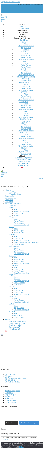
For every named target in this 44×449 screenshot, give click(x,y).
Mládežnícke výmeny (12, 391)
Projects (7, 396)
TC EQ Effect (10, 380)
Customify (4, 439)
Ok (20, 447)
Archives (4, 434)
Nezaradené (9, 393)
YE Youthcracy (10, 376)
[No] (23, 447)
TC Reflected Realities (12, 382)
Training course (10, 400)
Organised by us (10, 395)
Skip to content (6, 2)
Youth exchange (10, 402)
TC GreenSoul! (10, 374)
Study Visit (9, 398)
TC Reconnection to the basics (15, 378)
